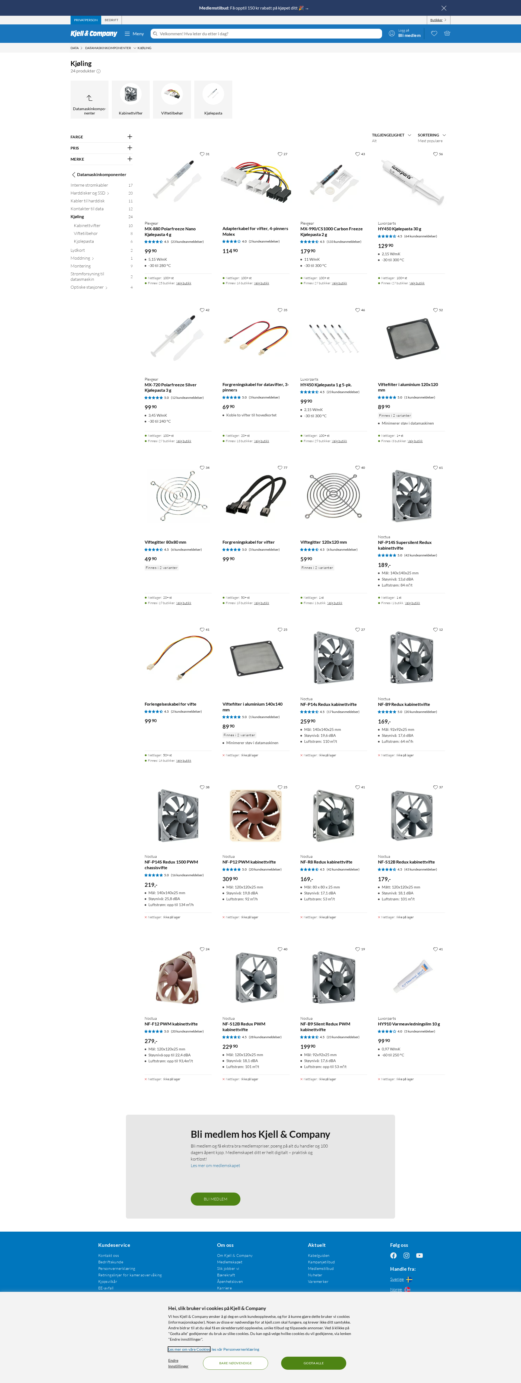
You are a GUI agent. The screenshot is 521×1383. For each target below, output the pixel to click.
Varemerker (318, 1281)
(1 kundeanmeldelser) (419, 397)
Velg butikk (183, 283)
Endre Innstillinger (178, 1363)
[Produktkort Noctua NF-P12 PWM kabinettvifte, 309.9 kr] (256, 815)
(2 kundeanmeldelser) (264, 241)
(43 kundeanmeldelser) (420, 869)
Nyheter (315, 1275)
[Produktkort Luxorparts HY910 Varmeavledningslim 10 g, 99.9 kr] (411, 977)
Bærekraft (226, 1275)
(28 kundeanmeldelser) (265, 1037)
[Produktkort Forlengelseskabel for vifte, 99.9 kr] (178, 658)
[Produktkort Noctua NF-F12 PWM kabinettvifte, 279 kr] (178, 977)
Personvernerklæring (116, 1268)
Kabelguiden (319, 1255)
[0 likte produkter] (434, 33)
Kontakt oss (108, 1255)
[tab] (86, 20)
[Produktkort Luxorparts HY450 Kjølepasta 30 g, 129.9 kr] (411, 182)
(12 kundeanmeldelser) (187, 398)
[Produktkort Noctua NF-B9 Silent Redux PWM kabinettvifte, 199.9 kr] (334, 977)
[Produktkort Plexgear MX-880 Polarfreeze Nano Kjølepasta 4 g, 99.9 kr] (178, 182)
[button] (98, 71)
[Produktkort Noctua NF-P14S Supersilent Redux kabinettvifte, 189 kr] (411, 496)
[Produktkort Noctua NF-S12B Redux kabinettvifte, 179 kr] (411, 815)
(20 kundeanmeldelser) (420, 712)
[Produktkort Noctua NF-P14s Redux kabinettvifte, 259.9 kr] (334, 658)
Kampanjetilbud (321, 1262)
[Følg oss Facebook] (393, 1255)
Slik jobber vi (228, 1268)
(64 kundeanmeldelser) (420, 236)
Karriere (224, 1288)
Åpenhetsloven (230, 1281)
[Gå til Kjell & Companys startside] (96, 33)
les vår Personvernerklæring (235, 1349)
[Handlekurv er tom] (447, 33)
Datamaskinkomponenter (101, 174)
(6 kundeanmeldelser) (186, 549)
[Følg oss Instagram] (406, 1255)
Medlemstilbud (321, 1268)
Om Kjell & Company (235, 1255)
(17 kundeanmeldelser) (343, 712)
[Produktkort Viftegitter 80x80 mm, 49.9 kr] (178, 496)
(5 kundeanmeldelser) (264, 549)
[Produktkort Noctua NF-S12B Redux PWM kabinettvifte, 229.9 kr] (256, 977)
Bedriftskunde (110, 1262)
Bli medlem (215, 1199)
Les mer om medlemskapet (215, 1165)
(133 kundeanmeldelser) (344, 242)
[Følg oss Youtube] (419, 1255)
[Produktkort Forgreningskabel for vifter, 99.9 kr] (256, 496)
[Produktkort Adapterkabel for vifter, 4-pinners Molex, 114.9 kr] (256, 182)
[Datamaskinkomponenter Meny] (135, 48)
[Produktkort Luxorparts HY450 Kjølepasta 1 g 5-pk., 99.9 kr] (334, 338)
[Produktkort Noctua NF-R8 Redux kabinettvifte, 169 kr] (334, 815)
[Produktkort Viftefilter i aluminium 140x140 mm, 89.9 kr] (256, 658)
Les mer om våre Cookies (189, 1349)
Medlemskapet (229, 1262)
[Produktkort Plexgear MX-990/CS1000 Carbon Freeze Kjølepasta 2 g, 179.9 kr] (334, 182)
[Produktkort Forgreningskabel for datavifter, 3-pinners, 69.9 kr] (256, 338)
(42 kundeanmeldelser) (420, 555)
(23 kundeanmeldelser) (187, 242)
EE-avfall (106, 1288)
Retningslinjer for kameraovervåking (130, 1275)
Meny (138, 33)
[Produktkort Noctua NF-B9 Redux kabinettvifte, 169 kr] (411, 658)
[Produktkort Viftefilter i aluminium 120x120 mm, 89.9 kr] (411, 338)
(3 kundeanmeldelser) (264, 397)
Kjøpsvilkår (107, 1281)
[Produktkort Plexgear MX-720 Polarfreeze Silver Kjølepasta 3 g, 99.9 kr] (178, 338)
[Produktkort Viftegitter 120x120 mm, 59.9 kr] (334, 496)
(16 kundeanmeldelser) (187, 875)
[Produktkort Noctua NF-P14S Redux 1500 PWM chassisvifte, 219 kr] (178, 815)
